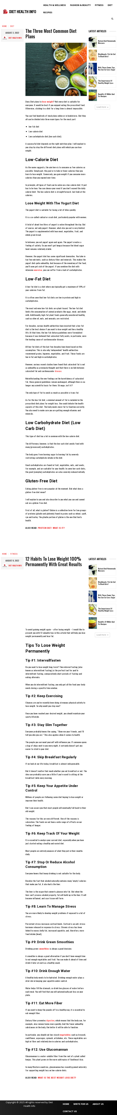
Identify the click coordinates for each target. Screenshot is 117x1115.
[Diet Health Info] (5, 38)
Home (4, 26)
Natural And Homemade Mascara (107, 42)
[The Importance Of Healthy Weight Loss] (93, 82)
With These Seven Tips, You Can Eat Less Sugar (106, 68)
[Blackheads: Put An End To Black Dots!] (93, 55)
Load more (101, 107)
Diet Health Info (15, 37)
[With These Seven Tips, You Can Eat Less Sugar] (93, 68)
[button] (112, 18)
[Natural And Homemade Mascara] (93, 42)
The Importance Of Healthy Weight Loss (105, 82)
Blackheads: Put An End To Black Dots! (106, 55)
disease (58, 371)
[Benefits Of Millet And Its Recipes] (93, 95)
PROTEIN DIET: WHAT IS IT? (51, 527)
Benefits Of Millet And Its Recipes (106, 95)
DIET (12, 26)
